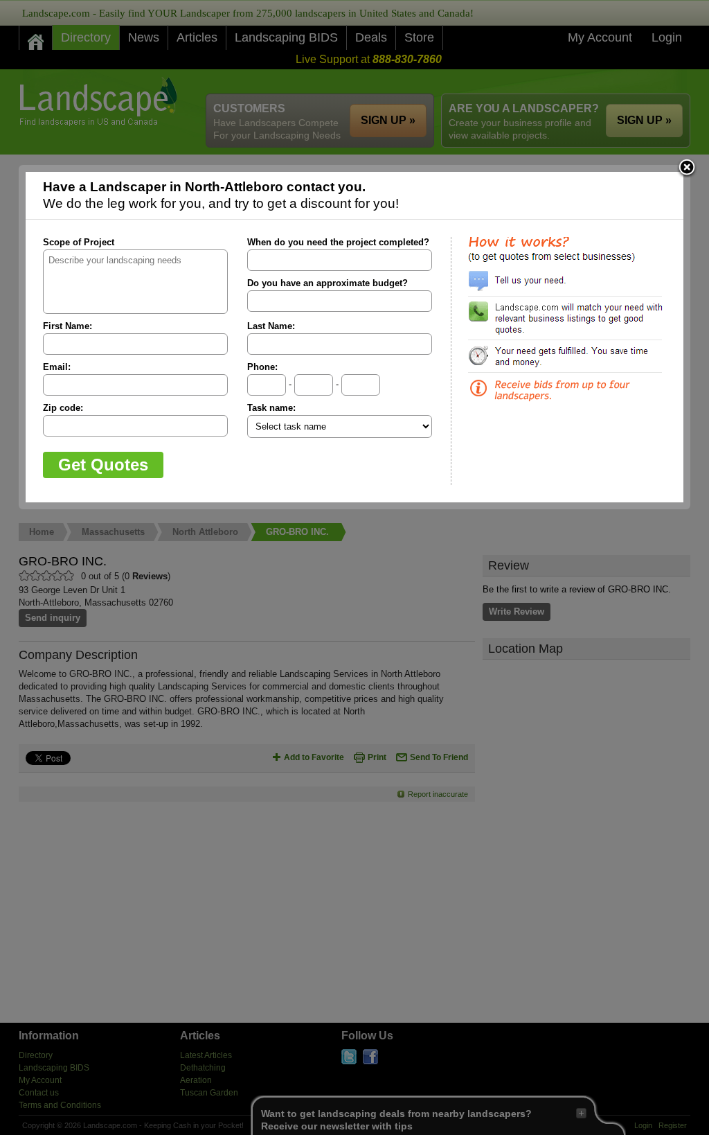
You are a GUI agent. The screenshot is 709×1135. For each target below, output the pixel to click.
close (686, 168)
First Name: (67, 326)
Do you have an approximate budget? (327, 283)
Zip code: (63, 408)
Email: (57, 367)
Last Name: (271, 326)
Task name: (271, 408)
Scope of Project (78, 242)
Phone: (262, 367)
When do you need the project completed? (338, 242)
